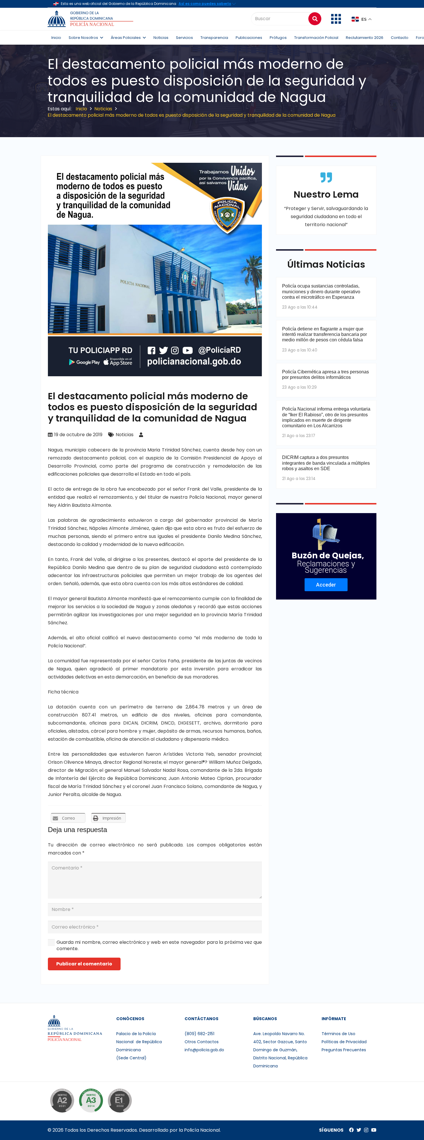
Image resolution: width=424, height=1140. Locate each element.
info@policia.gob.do (204, 1050)
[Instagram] (366, 1130)
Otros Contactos (202, 1042)
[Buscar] (314, 18)
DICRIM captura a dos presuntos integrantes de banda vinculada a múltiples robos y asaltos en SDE (326, 463)
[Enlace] (91, 18)
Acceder (326, 585)
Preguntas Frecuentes (344, 1050)
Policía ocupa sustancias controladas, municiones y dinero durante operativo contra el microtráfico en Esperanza (321, 291)
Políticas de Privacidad (344, 1042)
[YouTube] (373, 1130)
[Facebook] (351, 1130)
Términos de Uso (338, 1034)
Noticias (125, 434)
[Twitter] (359, 1130)
